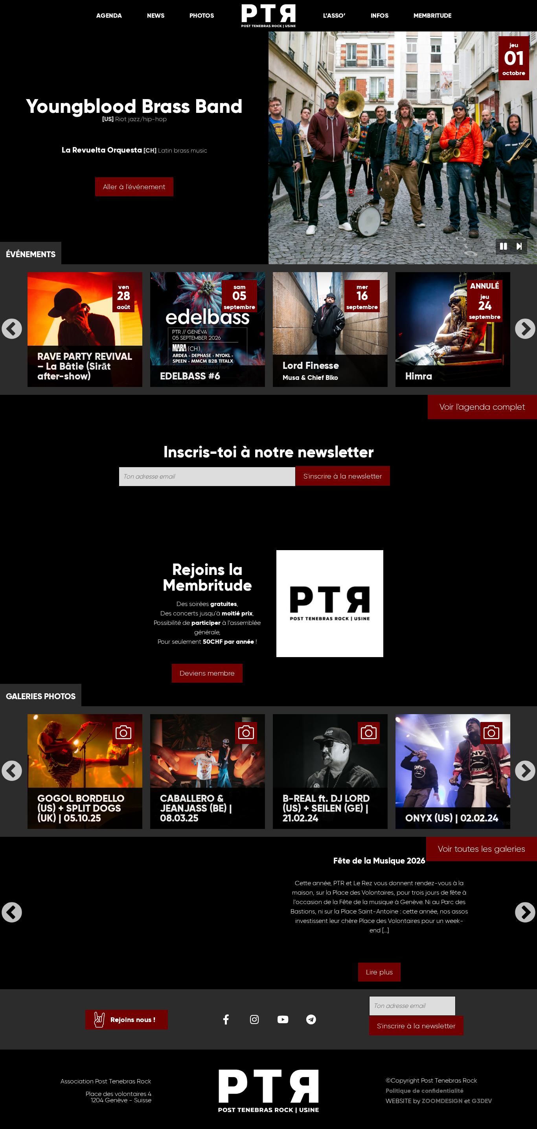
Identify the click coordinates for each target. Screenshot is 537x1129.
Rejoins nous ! (132, 1019)
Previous (12, 329)
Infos (379, 15)
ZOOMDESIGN (442, 1101)
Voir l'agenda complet (482, 407)
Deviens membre (207, 673)
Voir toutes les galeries (481, 849)
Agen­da (109, 15)
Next (525, 329)
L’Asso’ (334, 15)
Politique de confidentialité (424, 1091)
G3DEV (482, 1101)
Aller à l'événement (134, 186)
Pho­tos (201, 15)
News (155, 15)
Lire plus (379, 972)
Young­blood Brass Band (134, 106)
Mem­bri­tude (432, 15)
